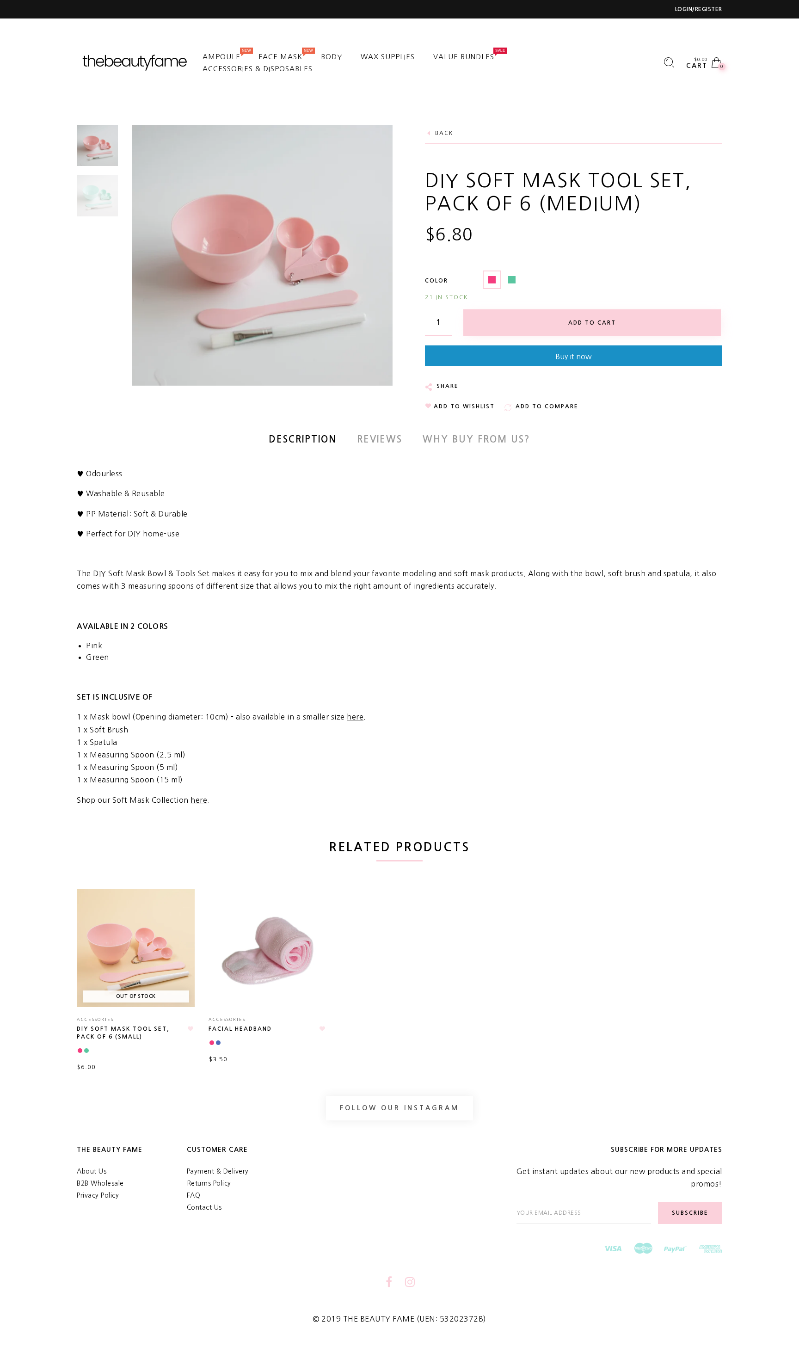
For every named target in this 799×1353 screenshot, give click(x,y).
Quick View (178, 909)
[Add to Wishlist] (190, 1029)
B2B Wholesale (100, 1183)
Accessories (95, 1019)
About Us (91, 1171)
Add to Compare (183, 944)
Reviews (379, 439)
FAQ (194, 1195)
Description (303, 439)
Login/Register (698, 9)
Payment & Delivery (218, 1171)
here (355, 716)
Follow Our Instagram (399, 1108)
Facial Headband (240, 1029)
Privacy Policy (98, 1195)
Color (436, 280)
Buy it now (573, 356)
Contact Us (204, 1207)
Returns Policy (209, 1183)
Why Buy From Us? (476, 439)
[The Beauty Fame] (136, 62)
